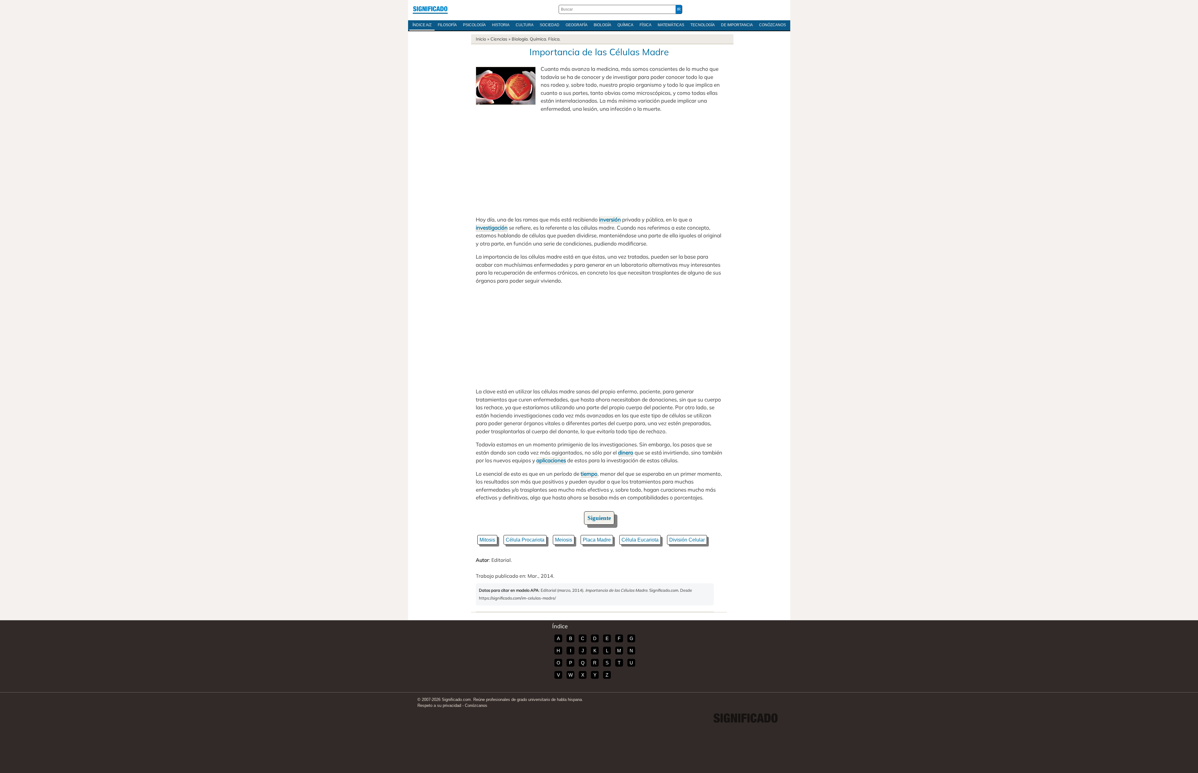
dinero (625, 452)
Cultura (524, 25)
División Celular (687, 539)
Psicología (474, 25)
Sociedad (549, 25)
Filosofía (447, 25)
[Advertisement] (599, 164)
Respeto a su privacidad (439, 705)
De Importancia (737, 25)
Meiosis (563, 539)
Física (645, 25)
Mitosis (487, 539)
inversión (610, 219)
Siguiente (599, 518)
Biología (602, 25)
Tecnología (702, 25)
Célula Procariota (525, 539)
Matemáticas (671, 25)
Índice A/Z (421, 25)
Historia (500, 25)
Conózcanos (772, 25)
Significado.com (430, 9)
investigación (492, 227)
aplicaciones (551, 460)
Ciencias (498, 39)
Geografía (576, 25)
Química (625, 25)
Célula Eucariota (640, 539)
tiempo (589, 473)
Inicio (481, 39)
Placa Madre (597, 539)
